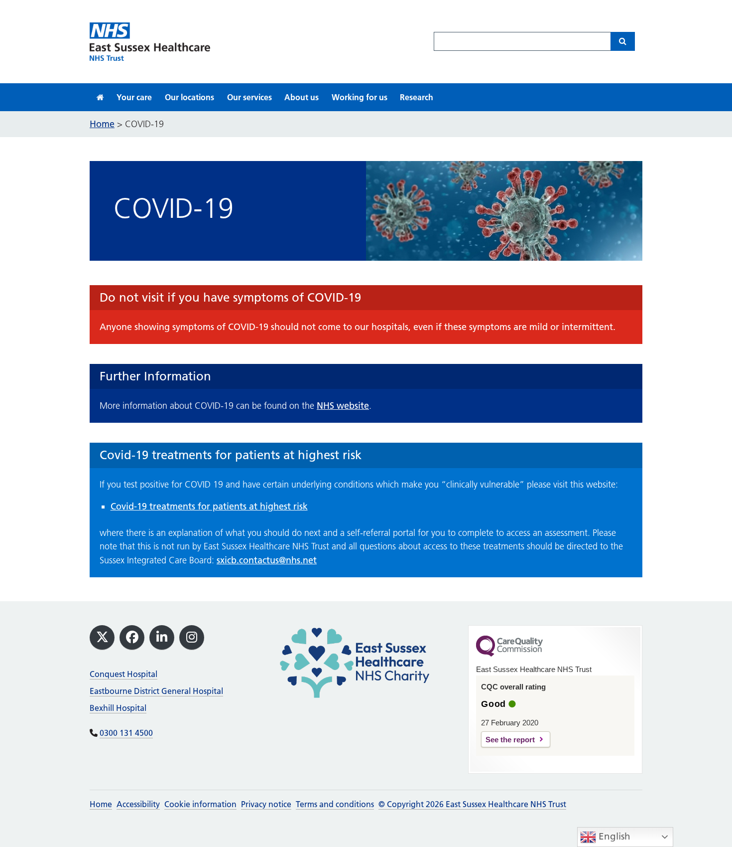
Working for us (359, 97)
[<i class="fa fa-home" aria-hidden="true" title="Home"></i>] (100, 97)
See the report (510, 739)
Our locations (189, 97)
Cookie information (200, 804)
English (613, 836)
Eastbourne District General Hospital (156, 691)
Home (101, 804)
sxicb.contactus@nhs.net (267, 560)
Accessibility (138, 804)
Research (416, 97)
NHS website (343, 405)
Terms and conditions (335, 804)
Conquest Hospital (123, 674)
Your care (134, 97)
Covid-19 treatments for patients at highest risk (209, 506)
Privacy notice (266, 804)
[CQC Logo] (509, 654)
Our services (249, 97)
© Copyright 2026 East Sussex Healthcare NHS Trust (472, 804)
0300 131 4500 (126, 733)
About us (301, 97)
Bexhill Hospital (118, 708)
